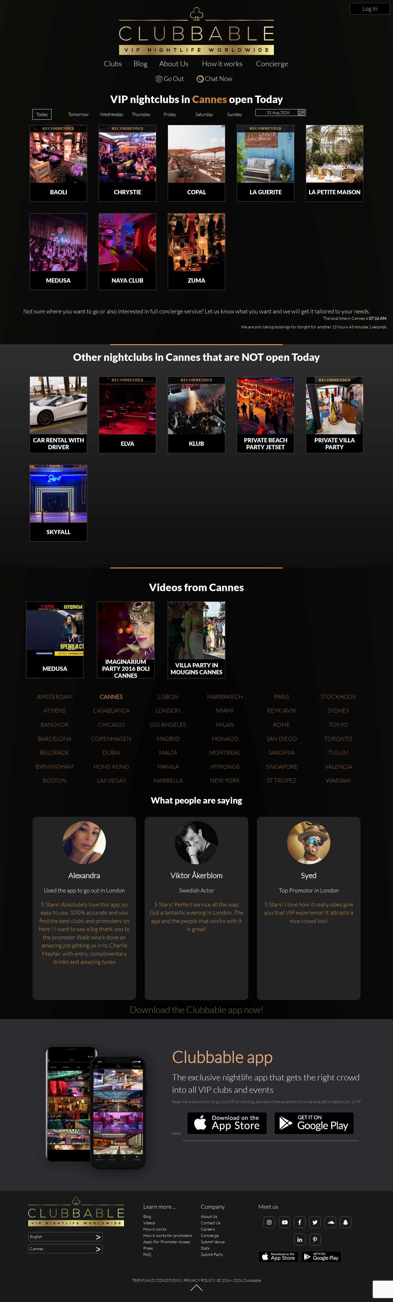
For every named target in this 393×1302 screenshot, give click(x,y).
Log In (370, 8)
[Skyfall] (58, 494)
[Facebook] (300, 1222)
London (168, 710)
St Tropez (282, 780)
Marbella (168, 780)
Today (42, 114)
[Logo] (196, 31)
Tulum (338, 752)
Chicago (111, 724)
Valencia (338, 766)
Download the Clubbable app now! (197, 1009)
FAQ (147, 1254)
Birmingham (55, 766)
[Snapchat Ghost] (345, 1222)
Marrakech (225, 696)
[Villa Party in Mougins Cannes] (196, 630)
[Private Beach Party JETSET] (265, 405)
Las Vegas (111, 780)
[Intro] (196, 1290)
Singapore (282, 766)
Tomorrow (78, 114)
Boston (54, 780)
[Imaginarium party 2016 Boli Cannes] (125, 630)
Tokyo (338, 724)
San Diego (281, 738)
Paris (281, 696)
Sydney (338, 710)
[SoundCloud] (330, 1222)
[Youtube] (284, 1222)
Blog (140, 63)
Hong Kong (111, 766)
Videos (149, 1222)
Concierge (272, 63)
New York (225, 780)
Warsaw (338, 780)
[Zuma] (196, 242)
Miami (225, 710)
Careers (208, 1229)
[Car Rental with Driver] (58, 405)
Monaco (225, 738)
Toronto (338, 738)
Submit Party (212, 1254)
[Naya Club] (127, 242)
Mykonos (225, 766)
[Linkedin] (300, 1239)
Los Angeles (168, 724)
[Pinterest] (315, 1239)
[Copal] (196, 154)
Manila (168, 766)
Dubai (111, 752)
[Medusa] (58, 242)
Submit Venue (213, 1241)
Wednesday (111, 114)
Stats (205, 1248)
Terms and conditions (156, 1280)
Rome (281, 724)
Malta (168, 752)
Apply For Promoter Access (166, 1241)
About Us (173, 63)
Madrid (168, 738)
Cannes (209, 99)
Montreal (225, 752)
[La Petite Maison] (334, 154)
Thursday (141, 114)
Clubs (113, 63)
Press (148, 1248)
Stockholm (338, 696)
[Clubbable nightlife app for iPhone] (227, 1133)
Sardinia (281, 752)
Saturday (204, 114)
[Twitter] (315, 1222)
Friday (170, 114)
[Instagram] (269, 1222)
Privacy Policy (199, 1280)
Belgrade (54, 752)
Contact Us (210, 1222)
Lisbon (168, 696)
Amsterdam (55, 696)
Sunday (234, 114)
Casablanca (111, 710)
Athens (55, 710)
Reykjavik (281, 710)
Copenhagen (111, 738)
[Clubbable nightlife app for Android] (314, 1133)
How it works (222, 63)
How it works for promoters (167, 1235)
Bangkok (55, 724)
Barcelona (55, 738)
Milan (225, 724)
